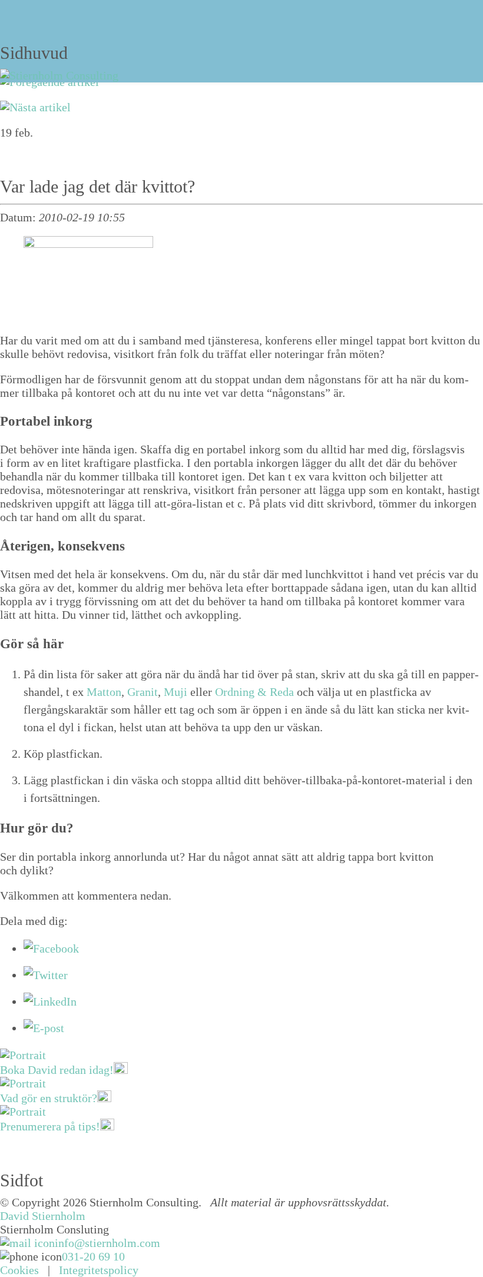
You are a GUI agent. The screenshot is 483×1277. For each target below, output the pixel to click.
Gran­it (142, 691)
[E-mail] (44, 1027)
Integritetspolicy (98, 1269)
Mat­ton (104, 691)
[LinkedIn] (50, 1001)
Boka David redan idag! (57, 1069)
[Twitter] (46, 974)
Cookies (19, 1269)
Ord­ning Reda (254, 691)
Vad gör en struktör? (48, 1098)
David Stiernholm (42, 1215)
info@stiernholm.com (107, 1242)
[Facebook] (51, 948)
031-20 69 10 (93, 1256)
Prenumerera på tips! (50, 1126)
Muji (175, 691)
